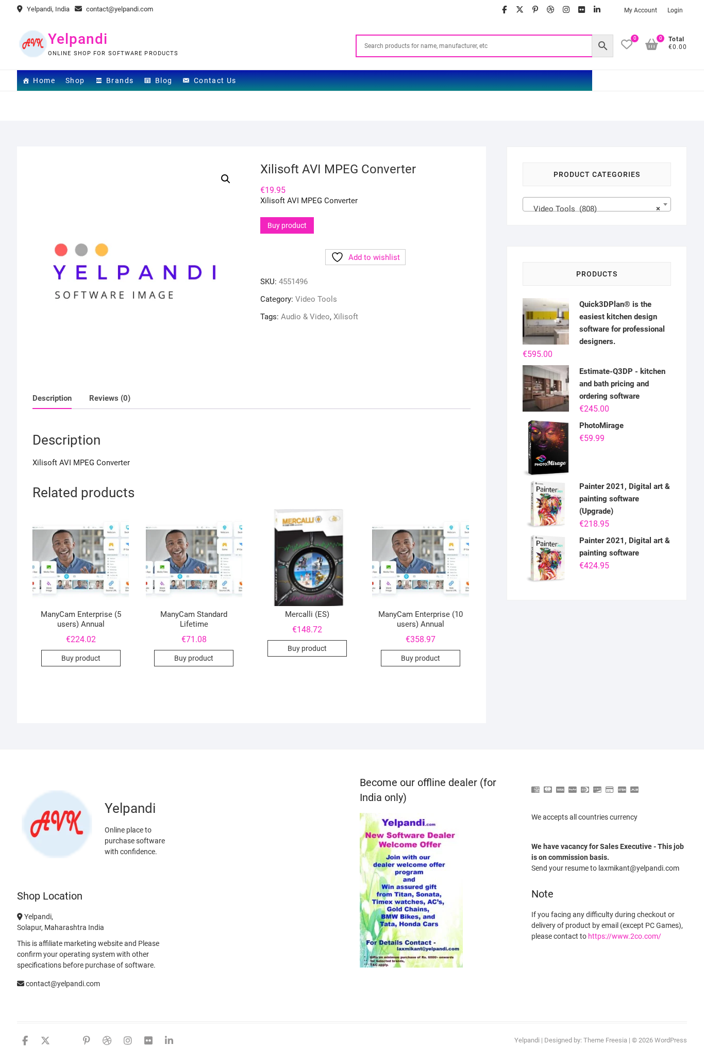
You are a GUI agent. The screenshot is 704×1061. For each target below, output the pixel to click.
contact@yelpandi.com (119, 9)
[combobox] (597, 204)
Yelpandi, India (47, 9)
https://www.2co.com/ (624, 936)
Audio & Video (305, 316)
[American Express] (535, 785)
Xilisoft (345, 316)
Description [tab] (52, 398)
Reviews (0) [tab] (109, 398)
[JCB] (634, 785)
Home (44, 80)
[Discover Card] (597, 785)
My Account (640, 10)
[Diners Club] (585, 785)
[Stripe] (622, 785)
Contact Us (215, 80)
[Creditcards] (610, 785)
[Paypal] (572, 785)
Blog (164, 80)
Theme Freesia (605, 1040)
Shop (75, 80)
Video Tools (316, 299)
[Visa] (560, 785)
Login (675, 10)
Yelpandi (78, 38)
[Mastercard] (548, 785)
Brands (119, 80)
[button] (225, 179)
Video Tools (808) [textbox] (593, 209)
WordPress (671, 1040)
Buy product (287, 225)
